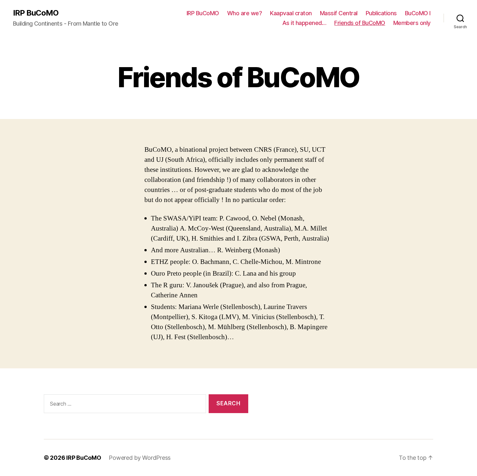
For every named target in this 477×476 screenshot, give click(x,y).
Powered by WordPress (140, 457)
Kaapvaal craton (291, 13)
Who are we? (244, 13)
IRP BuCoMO (35, 13)
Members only (412, 22)
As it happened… (304, 22)
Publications (381, 13)
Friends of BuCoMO (359, 22)
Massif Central (339, 13)
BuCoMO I (418, 13)
